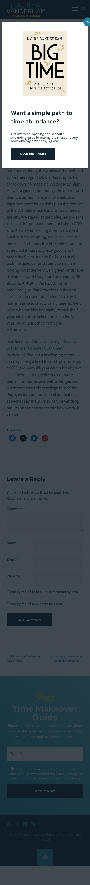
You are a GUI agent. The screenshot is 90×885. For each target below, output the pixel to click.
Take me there (33, 154)
